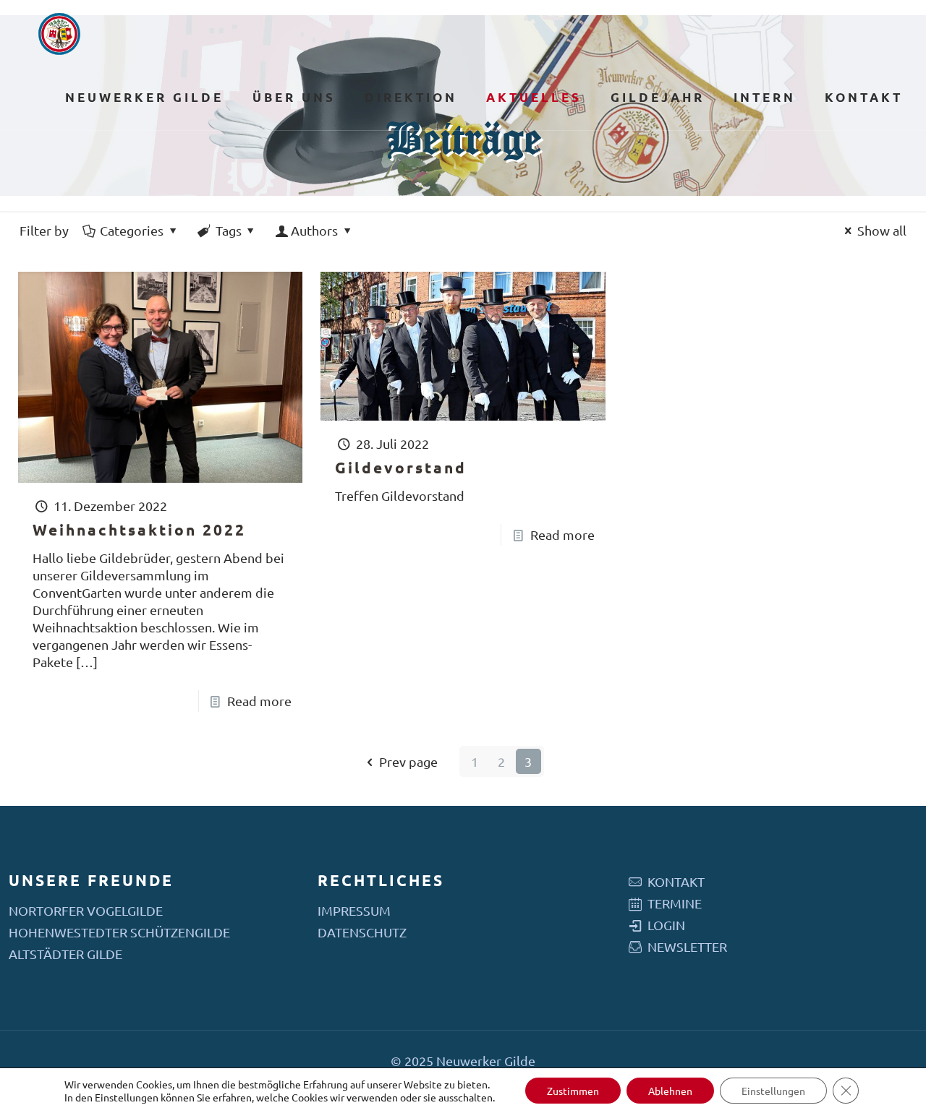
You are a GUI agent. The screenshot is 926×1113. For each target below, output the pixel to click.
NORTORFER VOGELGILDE (86, 910)
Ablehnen (670, 1090)
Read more (259, 700)
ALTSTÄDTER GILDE (65, 953)
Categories (131, 230)
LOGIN (666, 924)
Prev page (408, 761)
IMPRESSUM (354, 910)
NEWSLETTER (687, 946)
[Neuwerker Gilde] (59, 32)
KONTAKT (676, 881)
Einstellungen (126, 1097)
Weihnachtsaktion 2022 (139, 529)
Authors (314, 230)
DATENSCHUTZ (362, 932)
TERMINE (674, 903)
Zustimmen (573, 1090)
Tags (229, 230)
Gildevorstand (401, 467)
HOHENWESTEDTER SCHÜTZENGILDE (119, 932)
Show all (881, 230)
